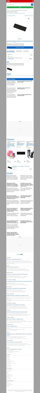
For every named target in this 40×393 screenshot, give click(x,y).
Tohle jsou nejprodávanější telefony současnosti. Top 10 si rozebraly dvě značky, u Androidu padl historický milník (13, 234)
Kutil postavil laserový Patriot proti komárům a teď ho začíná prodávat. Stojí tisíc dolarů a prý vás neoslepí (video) (19, 300)
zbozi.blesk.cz (8, 360)
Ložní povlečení (9, 377)
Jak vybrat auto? (9, 366)
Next (32, 151)
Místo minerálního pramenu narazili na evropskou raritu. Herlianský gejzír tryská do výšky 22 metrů (19, 321)
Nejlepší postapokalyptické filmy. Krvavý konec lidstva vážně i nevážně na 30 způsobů (26, 209)
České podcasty (9, 383)
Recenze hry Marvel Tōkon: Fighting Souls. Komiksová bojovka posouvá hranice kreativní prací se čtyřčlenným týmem (13, 197)
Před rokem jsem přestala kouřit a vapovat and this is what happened (15, 329)
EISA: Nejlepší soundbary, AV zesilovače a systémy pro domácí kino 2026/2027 (26, 221)
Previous (8, 151)
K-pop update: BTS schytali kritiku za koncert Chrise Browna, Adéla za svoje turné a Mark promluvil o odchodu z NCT (19, 328)
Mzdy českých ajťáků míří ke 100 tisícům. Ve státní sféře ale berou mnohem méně (17, 308)
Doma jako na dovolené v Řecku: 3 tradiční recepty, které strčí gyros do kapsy (16, 313)
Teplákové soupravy (9, 375)
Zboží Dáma (8, 359)
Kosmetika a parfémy (9, 374)
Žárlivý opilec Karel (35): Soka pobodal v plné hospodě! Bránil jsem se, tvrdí (16, 277)
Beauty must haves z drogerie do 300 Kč (12, 330)
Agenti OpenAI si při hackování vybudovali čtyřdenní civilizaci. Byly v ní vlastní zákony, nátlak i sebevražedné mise (19, 299)
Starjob (8, 382)
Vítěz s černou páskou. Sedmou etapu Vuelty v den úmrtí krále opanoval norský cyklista (18, 269)
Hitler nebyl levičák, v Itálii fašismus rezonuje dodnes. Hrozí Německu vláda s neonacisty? (18, 260)
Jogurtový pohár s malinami (10, 282)
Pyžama (8, 373)
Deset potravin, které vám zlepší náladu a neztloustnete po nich (15, 337)
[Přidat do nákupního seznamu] (29, 19)
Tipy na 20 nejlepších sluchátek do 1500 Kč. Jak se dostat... (24, 82)
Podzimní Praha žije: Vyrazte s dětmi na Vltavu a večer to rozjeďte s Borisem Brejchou (17, 284)
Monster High (8, 370)
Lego (7, 372)
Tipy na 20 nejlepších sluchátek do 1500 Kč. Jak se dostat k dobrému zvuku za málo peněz (12, 221)
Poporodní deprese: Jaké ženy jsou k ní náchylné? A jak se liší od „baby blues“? (17, 338)
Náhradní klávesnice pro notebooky (12, 11)
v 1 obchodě (9, 161)
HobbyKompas (9, 362)
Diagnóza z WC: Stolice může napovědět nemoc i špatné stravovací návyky (16, 336)
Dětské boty (8, 376)
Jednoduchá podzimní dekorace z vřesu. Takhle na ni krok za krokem (15, 283)
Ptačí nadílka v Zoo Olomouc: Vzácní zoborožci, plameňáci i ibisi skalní (16, 345)
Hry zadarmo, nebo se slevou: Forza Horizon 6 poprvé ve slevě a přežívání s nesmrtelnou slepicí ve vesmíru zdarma (26, 185)
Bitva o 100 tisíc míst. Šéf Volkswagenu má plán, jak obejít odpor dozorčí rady (16, 306)
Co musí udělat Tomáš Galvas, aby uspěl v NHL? (13, 351)
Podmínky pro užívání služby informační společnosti (17, 390)
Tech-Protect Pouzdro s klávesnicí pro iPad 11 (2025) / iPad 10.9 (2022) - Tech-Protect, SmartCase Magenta (11, 145)
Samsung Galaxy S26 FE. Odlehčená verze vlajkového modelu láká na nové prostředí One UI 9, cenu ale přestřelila (12, 185)
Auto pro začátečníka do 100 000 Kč (11, 363)
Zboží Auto (8, 364)
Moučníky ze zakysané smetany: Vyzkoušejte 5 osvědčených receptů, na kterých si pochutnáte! (19, 314)
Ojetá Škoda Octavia (9, 365)
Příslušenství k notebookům (22, 10)
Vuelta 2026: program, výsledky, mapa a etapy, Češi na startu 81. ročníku (16, 268)
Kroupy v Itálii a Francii (10, 352)
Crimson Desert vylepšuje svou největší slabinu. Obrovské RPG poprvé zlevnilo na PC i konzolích (19, 344)
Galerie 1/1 (20, 38)
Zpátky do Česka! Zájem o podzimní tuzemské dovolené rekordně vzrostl (16, 320)
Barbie (7, 371)
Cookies (18, 391)
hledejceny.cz (8, 356)
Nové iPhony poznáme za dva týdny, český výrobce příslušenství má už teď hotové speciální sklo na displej (19, 297)
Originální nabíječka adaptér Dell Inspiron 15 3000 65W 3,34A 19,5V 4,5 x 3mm (30, 145)
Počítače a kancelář (14, 10)
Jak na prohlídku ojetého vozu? (11, 361)
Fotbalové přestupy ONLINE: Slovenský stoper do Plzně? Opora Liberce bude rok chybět (18, 270)
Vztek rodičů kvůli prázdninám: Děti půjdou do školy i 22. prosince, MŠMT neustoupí (17, 276)
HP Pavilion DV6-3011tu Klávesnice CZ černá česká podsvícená (20, 41)
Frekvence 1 (8, 385)
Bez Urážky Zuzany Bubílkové (10, 350)
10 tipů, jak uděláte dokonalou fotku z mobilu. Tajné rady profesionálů (26, 196)
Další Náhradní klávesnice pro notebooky (11, 142)
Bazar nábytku (8, 378)
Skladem (31, 55)
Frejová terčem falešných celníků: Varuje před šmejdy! (13, 275)
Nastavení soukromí (22, 391)
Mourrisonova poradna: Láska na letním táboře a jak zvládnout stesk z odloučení (17, 343)
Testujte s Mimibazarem (10, 369)
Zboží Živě (8, 357)
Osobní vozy (8, 358)
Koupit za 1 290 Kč (20, 47)
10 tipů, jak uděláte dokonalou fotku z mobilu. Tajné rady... (24, 95)
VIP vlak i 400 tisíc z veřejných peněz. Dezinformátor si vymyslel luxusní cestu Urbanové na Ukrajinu (19, 261)
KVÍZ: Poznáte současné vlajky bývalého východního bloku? (14, 322)
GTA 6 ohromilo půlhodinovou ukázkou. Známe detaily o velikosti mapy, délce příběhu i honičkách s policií (12, 210)
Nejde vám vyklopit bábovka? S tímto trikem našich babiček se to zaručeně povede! (17, 315)
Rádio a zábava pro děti (10, 384)
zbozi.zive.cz (8, 10)
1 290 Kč (30, 58)
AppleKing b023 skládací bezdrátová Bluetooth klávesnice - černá (20, 144)
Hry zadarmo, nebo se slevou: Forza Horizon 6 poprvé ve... (23, 88)
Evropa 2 (8, 386)
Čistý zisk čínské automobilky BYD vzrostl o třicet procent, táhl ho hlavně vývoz (17, 307)
